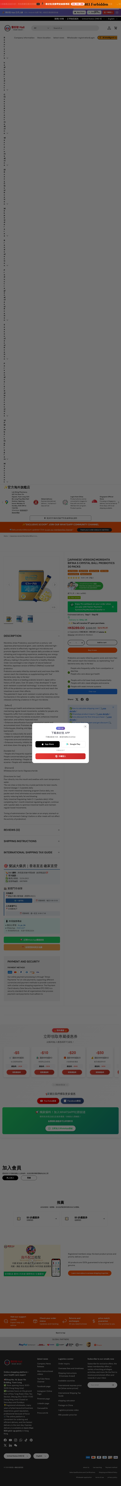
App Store (49, 744)
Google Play (75, 744)
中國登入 (62, 756)
